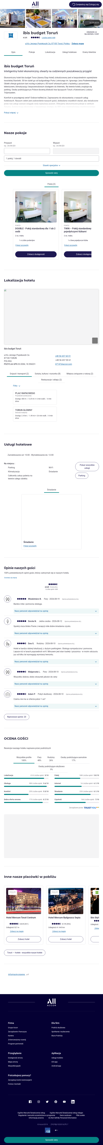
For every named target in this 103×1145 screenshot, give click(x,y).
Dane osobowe (65, 1115)
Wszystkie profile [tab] (23, 759)
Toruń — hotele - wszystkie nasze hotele (24, 952)
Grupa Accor (13, 1028)
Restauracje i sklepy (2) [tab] (51, 380)
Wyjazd (58, 144)
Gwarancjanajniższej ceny (92, 33)
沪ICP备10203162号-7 (59, 1124)
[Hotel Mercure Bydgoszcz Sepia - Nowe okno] (65, 901)
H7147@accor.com (63, 364)
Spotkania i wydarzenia (61, 1032)
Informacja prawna (36, 1118)
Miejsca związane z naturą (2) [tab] (80, 373)
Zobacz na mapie (16, 931)
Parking (81, 475)
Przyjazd (9, 144)
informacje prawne (16, 974)
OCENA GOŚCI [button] (16, 739)
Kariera (11, 1036)
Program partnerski (15, 1044)
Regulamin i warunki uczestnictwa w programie (36, 1115)
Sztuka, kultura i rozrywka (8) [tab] (48, 373)
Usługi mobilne (57, 1058)
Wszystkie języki (14, 1066)
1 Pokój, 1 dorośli (13, 158)
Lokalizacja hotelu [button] (19, 280)
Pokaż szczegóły (30, 546)
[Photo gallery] (51, 18)
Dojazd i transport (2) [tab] (19, 373)
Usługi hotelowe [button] (18, 444)
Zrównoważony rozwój (17, 1040)
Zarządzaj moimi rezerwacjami (20, 1080)
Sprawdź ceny (51, 1140)
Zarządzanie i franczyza (17, 1032)
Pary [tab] (39, 759)
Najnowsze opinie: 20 (16, 717)
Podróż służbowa (58, 1028)
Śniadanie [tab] (51, 490)
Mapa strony (13, 1062)
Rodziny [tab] (51, 759)
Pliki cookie (80, 1115)
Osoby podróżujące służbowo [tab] (51, 768)
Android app (56, 1066)
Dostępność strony (15, 1058)
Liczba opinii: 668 (48, 38)
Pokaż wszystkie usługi (87, 466)
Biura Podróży (57, 1036)
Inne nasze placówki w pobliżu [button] (30, 877)
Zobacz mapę (78, 43)
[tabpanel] (51, 224)
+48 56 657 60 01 (63, 356)
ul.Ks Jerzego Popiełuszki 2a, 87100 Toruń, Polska (47, 43)
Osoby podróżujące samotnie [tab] (74, 759)
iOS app (55, 1062)
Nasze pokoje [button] (15, 133)
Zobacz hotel (23, 939)
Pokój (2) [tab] (51, 184)
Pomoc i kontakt (14, 1084)
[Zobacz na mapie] (51, 317)
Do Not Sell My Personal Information (62, 1118)
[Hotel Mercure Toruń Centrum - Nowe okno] (23, 901)
